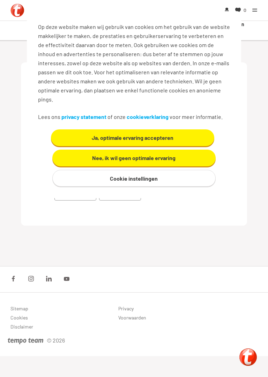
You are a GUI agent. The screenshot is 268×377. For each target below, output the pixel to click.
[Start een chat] (248, 357)
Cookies (19, 318)
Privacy (126, 308)
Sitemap (19, 308)
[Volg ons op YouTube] (66, 278)
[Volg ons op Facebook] (13, 278)
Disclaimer (21, 327)
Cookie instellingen (134, 178)
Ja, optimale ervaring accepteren (132, 137)
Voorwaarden (132, 318)
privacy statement (83, 116)
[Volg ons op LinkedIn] (49, 278)
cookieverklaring (148, 116)
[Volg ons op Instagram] (31, 278)
